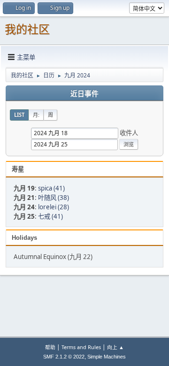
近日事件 (84, 94)
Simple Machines (106, 356)
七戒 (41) (50, 216)
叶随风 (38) (53, 197)
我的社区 (27, 29)
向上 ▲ (115, 347)
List (19, 114)
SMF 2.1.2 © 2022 (63, 356)
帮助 (50, 347)
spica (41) (51, 188)
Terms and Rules (81, 347)
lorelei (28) (53, 207)
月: (36, 114)
